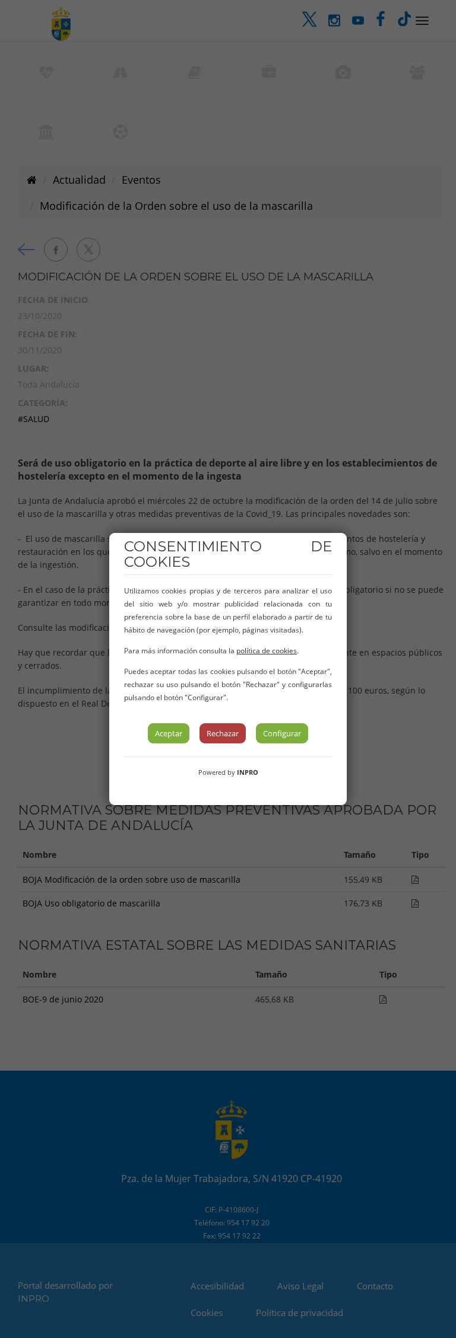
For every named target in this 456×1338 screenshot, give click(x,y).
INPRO (247, 772)
